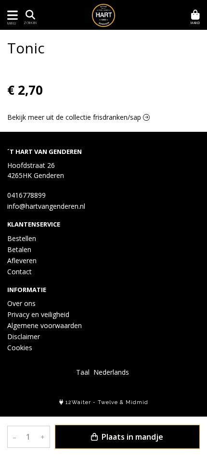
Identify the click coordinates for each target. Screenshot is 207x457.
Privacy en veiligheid (38, 314)
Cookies (19, 347)
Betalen (19, 249)
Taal (83, 372)
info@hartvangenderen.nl (46, 206)
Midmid (137, 402)
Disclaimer (23, 336)
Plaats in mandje (131, 437)
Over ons (21, 303)
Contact (19, 271)
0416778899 (26, 195)
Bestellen (21, 238)
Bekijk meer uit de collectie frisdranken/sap (75, 117)
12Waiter (78, 402)
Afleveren (22, 260)
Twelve (108, 402)
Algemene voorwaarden (44, 325)
